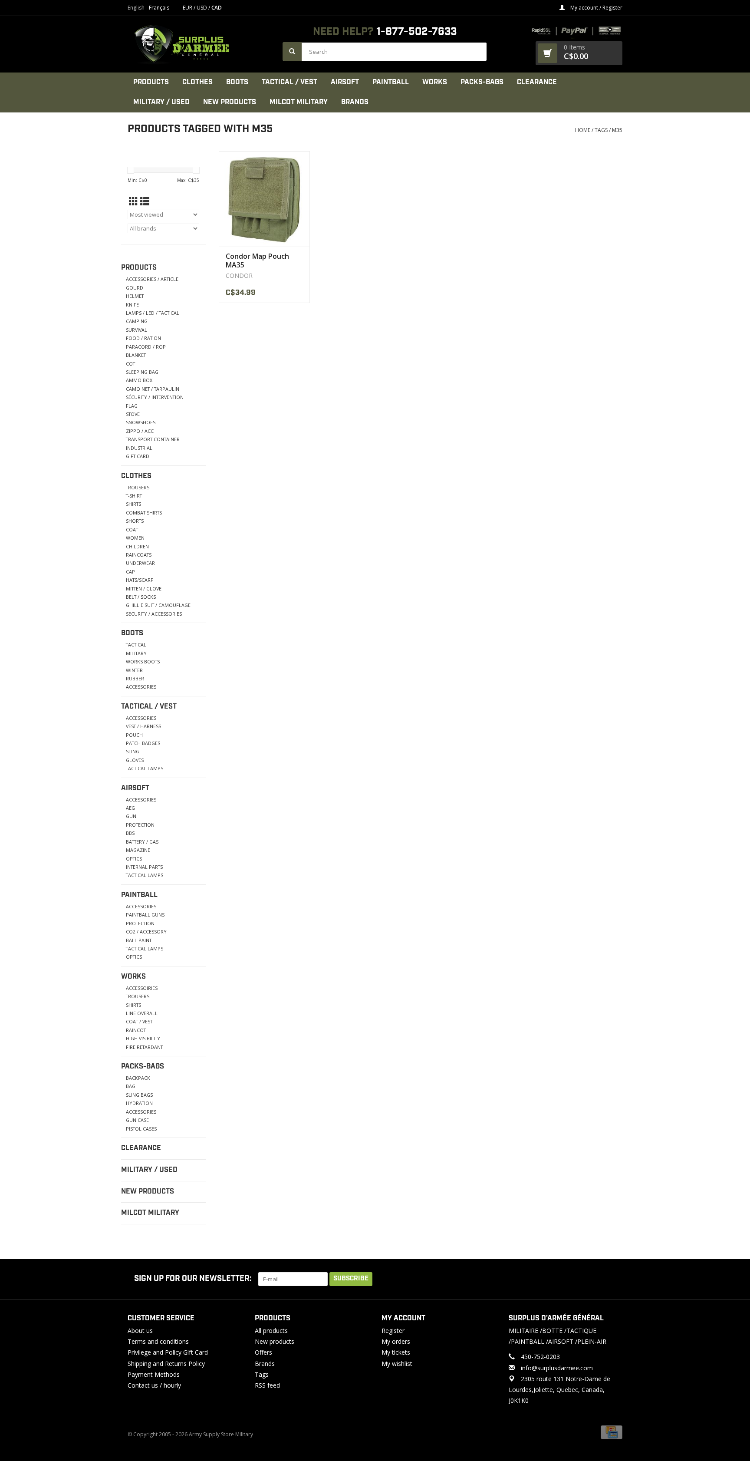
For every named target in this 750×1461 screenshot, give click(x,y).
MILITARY (136, 653)
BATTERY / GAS (142, 841)
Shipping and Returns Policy (166, 1363)
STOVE (133, 414)
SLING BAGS (139, 1095)
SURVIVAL (136, 329)
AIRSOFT (345, 82)
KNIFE (132, 304)
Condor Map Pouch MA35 (257, 260)
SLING (132, 751)
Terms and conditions (158, 1341)
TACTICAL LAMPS (144, 768)
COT (130, 363)
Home (582, 130)
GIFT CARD (137, 456)
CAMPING (137, 321)
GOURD (134, 287)
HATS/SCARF (139, 580)
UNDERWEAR (140, 563)
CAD (216, 7)
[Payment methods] (611, 1432)
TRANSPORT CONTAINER (153, 439)
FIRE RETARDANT (144, 1047)
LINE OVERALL (142, 1013)
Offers (263, 1352)
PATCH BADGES (143, 743)
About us (140, 1330)
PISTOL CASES (141, 1128)
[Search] (292, 51)
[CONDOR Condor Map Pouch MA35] (264, 199)
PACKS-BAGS (482, 82)
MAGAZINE (138, 850)
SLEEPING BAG (142, 372)
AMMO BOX (139, 380)
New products (274, 1341)
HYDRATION (139, 1103)
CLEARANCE (537, 82)
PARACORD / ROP (146, 346)
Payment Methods (154, 1374)
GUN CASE (137, 1120)
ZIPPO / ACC (140, 431)
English (136, 7)
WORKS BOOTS (143, 661)
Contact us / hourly (154, 1385)
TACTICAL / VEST (289, 82)
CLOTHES (197, 82)
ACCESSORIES (141, 686)
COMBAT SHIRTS (144, 512)
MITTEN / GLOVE (143, 588)
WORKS (434, 82)
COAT (132, 529)
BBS (130, 833)
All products (271, 1330)
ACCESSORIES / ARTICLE (152, 279)
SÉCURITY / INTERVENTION (155, 397)
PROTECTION (140, 824)
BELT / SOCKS (141, 597)
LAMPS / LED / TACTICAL (152, 313)
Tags (601, 130)
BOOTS (237, 82)
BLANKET (136, 355)
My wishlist (397, 1363)
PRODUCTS (151, 82)
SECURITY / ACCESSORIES (154, 613)
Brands (354, 102)
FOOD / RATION (143, 338)
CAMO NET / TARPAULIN (152, 389)
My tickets (396, 1352)
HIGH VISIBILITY (143, 1038)
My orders (396, 1341)
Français (159, 7)
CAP (130, 571)
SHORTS (135, 521)
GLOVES (135, 760)
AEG (130, 808)
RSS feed (267, 1385)
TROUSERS (137, 487)
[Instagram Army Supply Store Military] (609, 1279)
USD (202, 7)
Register (393, 1330)
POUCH (134, 735)
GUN (131, 816)
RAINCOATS (138, 554)
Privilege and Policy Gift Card (168, 1352)
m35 (617, 130)
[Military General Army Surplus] (201, 44)
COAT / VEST (139, 1021)
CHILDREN (137, 546)
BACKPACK (138, 1078)
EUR (188, 7)
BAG (130, 1086)
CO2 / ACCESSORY (146, 931)
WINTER (134, 670)
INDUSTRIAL (139, 448)
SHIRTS (133, 504)
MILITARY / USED (161, 102)
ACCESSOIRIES (142, 988)
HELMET (135, 296)
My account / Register (595, 7)
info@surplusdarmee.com (557, 1368)
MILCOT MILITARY (299, 102)
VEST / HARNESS (143, 726)
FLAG (132, 405)
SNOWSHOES (140, 422)
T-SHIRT (134, 495)
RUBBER (135, 678)
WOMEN (135, 537)
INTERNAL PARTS (144, 867)
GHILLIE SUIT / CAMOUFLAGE (158, 605)
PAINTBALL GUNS (145, 914)
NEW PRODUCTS (229, 102)
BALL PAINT (138, 940)
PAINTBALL (390, 82)
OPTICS (134, 858)
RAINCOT (136, 1030)
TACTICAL (136, 644)
